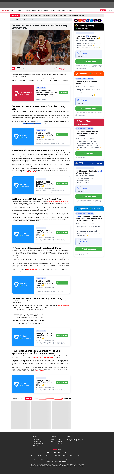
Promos (40, 10)
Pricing (52, 439)
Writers (58, 10)
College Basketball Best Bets (27, 19)
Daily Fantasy (26, 10)
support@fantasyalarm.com (73, 440)
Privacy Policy (57, 455)
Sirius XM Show (60, 444)
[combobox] (29, 398)
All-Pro (103, 10)
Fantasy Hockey (37, 445)
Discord (52, 10)
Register (71, 455)
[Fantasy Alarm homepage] (8, 10)
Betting (34, 10)
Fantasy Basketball (38, 443)
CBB (17, 19)
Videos (59, 439)
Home (12, 19)
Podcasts (60, 441)
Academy (46, 10)
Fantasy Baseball (37, 441)
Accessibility (64, 455)
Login (110, 10)
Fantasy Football (37, 439)
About (31, 455)
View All (67, 398)
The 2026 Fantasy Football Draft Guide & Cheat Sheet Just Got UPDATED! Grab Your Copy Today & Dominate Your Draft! (52, 15)
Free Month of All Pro (67, 10)
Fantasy (19, 10)
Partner (39, 455)
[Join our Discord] (108, 10)
